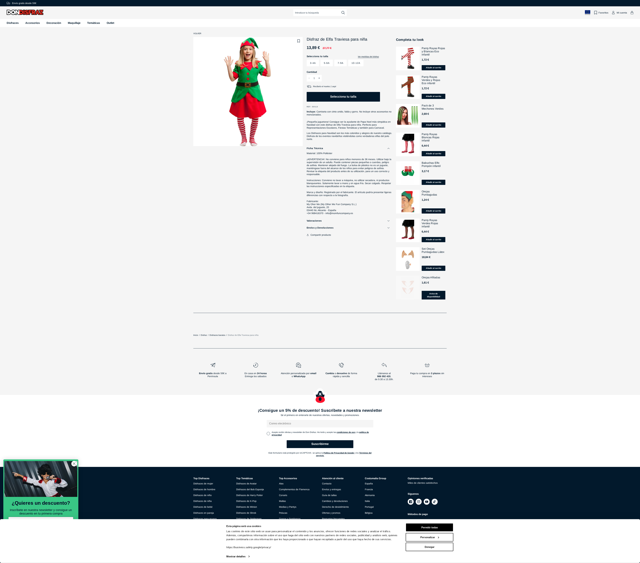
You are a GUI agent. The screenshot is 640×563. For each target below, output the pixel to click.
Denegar (429, 547)
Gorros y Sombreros (289, 518)
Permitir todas (429, 527)
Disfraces (13, 22)
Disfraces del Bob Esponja (250, 489)
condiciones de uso (346, 432)
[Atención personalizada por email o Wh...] (298, 373)
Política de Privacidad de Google (339, 453)
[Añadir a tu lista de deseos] (299, 41)
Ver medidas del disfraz (368, 56)
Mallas (282, 501)
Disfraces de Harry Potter (249, 495)
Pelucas (283, 513)
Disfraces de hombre (204, 489)
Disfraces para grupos (205, 518)
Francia (369, 489)
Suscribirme (320, 444)
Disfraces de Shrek (246, 513)
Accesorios (32, 22)
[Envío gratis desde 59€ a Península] (212, 373)
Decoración (53, 22)
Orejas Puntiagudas (429, 193)
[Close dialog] (74, 464)
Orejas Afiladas (431, 277)
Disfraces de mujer (203, 483)
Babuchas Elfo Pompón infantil (431, 164)
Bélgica (368, 513)
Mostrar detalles (236, 556)
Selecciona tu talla (343, 96)
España (369, 483)
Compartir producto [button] (320, 235)
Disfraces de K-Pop (246, 501)
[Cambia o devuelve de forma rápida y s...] (341, 373)
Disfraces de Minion (246, 507)
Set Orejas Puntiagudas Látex (433, 250)
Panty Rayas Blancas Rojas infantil (431, 137)
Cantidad (312, 72)
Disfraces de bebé (202, 507)
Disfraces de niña (202, 501)
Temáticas (93, 22)
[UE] (588, 12)
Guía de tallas (329, 495)
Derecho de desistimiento (335, 507)
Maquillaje (74, 22)
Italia (367, 501)
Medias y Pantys (287, 507)
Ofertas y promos (331, 513)
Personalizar (427, 537)
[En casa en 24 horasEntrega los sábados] (255, 373)
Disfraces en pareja (203, 513)
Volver (197, 33)
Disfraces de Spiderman (249, 518)
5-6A (327, 63)
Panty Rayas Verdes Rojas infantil (430, 223)
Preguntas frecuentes (333, 518)
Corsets (283, 495)
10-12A (356, 63)
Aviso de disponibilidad (433, 295)
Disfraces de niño (202, 495)
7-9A (340, 63)
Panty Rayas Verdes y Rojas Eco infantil (431, 80)
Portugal (369, 507)
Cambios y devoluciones (335, 501)
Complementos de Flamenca (294, 489)
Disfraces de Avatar (246, 483)
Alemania (370, 495)
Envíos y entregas (331, 489)
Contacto (327, 483)
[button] (632, 12)
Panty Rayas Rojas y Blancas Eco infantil (433, 51)
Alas (281, 483)
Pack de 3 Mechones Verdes (433, 107)
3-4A (313, 63)
